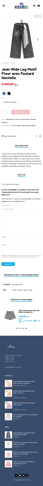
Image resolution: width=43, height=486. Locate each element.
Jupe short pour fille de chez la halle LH (28, 311)
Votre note (6, 205)
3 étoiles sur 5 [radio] (8, 209)
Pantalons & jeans (28, 125)
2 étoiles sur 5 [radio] (5, 209)
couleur (5, 90)
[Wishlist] (39, 321)
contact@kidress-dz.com (13, 367)
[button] (3, 5)
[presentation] (5, 39)
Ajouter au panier (20, 112)
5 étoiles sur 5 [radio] (13, 209)
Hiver (13, 63)
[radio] (4, 93)
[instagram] (19, 475)
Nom (4, 237)
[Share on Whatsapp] (39, 136)
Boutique (5, 63)
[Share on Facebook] (35, 136)
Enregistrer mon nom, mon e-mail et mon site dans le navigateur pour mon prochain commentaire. (21, 256)
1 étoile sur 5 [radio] (3, 209)
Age (3, 98)
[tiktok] (26, 475)
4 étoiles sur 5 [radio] (10, 209)
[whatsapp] (23, 475)
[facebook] (16, 475)
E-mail (4, 245)
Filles (13, 125)
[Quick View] (35, 321)
